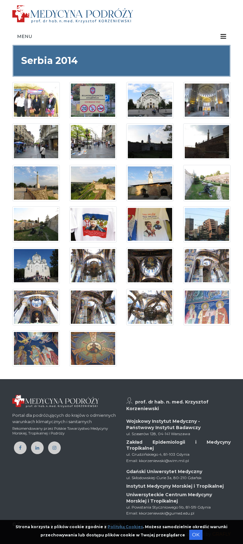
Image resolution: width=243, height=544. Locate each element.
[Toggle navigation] (223, 36)
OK (196, 535)
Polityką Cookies (125, 526)
